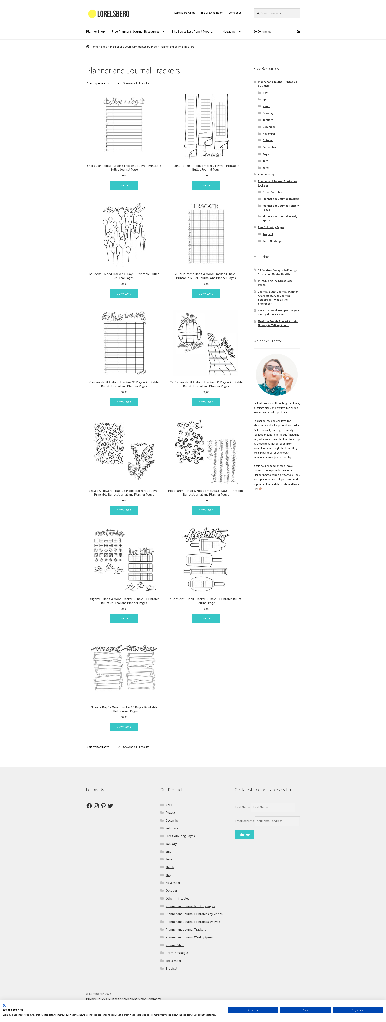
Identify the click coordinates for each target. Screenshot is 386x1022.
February (268, 113)
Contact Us (235, 13)
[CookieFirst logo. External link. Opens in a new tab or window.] (4, 1005)
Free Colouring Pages (271, 227)
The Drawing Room (212, 13)
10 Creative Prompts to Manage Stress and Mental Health (277, 272)
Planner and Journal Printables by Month (194, 914)
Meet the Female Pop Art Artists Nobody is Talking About (278, 323)
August (267, 154)
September (269, 147)
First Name (242, 807)
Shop (104, 46)
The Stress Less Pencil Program (193, 31)
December (269, 127)
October (268, 140)
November (269, 133)
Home (94, 46)
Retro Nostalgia (272, 241)
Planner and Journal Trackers (281, 199)
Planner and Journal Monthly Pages (190, 906)
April (265, 99)
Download (124, 185)
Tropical (268, 234)
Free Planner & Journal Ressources (135, 31)
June (266, 167)
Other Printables (273, 192)
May (265, 92)
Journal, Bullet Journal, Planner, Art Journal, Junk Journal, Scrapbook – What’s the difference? (278, 297)
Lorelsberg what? (184, 13)
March (266, 106)
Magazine (229, 31)
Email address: (245, 821)
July (265, 161)
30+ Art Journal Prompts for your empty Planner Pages (278, 312)
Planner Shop (95, 31)
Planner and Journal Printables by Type (133, 46)
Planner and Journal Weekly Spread (190, 937)
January (268, 120)
